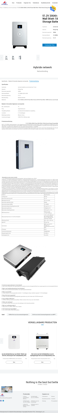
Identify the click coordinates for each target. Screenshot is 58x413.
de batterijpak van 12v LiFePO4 (34, 397)
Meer (14, 362)
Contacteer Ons (49, 45)
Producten (19, 3)
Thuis (1, 7)
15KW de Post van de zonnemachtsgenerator (18, 314)
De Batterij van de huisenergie (10, 7)
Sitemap (44, 401)
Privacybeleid (53, 401)
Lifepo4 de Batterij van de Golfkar (26, 405)
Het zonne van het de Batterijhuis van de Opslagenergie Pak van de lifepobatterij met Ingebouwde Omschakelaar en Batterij (42, 355)
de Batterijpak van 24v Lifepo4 (26, 401)
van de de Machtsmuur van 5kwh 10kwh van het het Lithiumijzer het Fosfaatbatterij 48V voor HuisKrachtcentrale (14, 355)
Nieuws (53, 396)
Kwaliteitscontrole (45, 3)
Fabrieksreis (36, 3)
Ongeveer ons (27, 3)
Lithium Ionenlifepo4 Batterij (26, 397)
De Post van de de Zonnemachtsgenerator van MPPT (44, 314)
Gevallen (53, 398)
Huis (13, 3)
